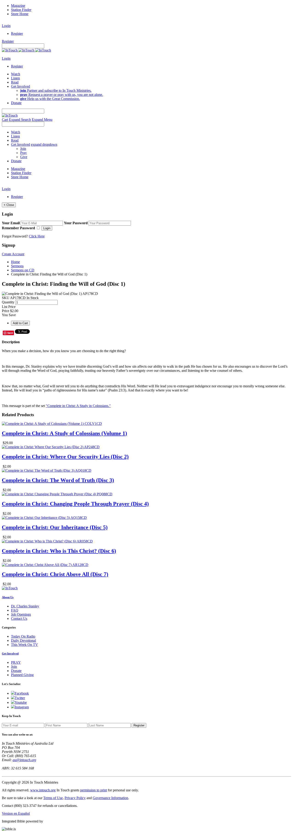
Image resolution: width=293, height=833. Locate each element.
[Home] (26, 50)
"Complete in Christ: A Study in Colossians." (78, 406)
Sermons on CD (22, 270)
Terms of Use (53, 798)
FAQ (14, 610)
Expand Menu (42, 119)
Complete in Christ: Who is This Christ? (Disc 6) (59, 551)
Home (15, 262)
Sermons (17, 266)
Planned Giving (22, 675)
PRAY (16, 662)
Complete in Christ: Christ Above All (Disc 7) (55, 574)
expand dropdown (44, 144)
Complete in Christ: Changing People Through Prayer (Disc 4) (75, 504)
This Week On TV (24, 645)
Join (23, 149)
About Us (8, 597)
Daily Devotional (23, 640)
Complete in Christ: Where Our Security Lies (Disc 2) (65, 457)
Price (5, 311)
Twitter (20, 698)
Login (6, 26)
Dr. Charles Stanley (25, 606)
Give (23, 157)
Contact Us (19, 618)
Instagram (22, 707)
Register (17, 33)
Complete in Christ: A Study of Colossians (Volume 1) (64, 433)
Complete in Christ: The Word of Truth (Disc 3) (58, 480)
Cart (5, 119)
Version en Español (16, 813)
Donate (16, 671)
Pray (23, 153)
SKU (5, 298)
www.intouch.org (43, 790)
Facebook (22, 693)
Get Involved (10, 653)
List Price (9, 307)
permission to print (93, 790)
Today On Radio (23, 636)
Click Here (37, 236)
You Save (9, 315)
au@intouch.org (24, 760)
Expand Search (20, 119)
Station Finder (21, 10)
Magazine (18, 6)
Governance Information (110, 798)
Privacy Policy (75, 798)
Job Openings (21, 614)
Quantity (8, 302)
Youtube (21, 702)
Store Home (19, 14)
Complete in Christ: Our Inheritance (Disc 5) (55, 527)
